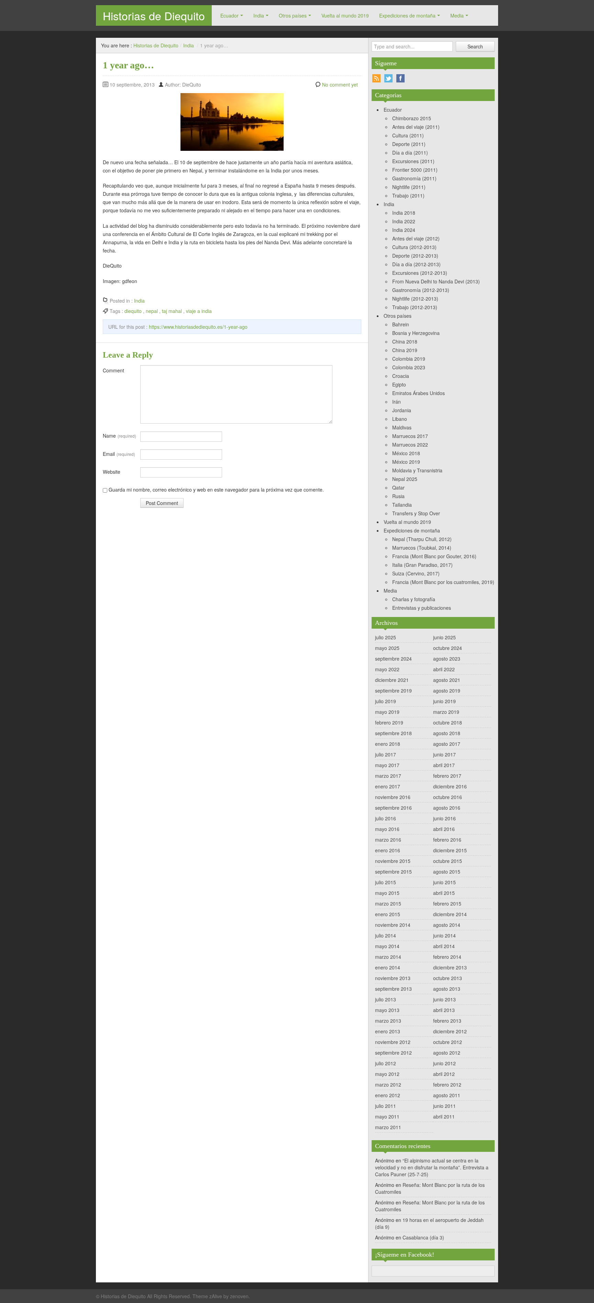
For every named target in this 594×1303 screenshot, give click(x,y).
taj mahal (172, 310)
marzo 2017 (388, 775)
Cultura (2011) (408, 135)
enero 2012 (387, 1095)
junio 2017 (444, 754)
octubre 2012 (447, 1041)
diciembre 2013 (450, 967)
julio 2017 (385, 754)
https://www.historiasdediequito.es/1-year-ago (198, 326)
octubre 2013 (447, 978)
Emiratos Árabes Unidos (418, 393)
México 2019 (406, 461)
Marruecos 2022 (410, 444)
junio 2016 (444, 818)
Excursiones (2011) (413, 161)
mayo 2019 (387, 711)
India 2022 (403, 221)
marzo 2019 (446, 711)
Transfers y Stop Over (416, 513)
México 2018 (406, 453)
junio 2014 (444, 935)
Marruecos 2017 (410, 436)
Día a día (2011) (410, 152)
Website (111, 471)
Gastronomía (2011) (414, 178)
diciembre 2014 (450, 914)
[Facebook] (400, 78)
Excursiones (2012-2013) (419, 272)
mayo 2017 (387, 765)
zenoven (239, 1296)
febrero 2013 (447, 1020)
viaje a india (199, 310)
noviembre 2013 (392, 978)
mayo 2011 (387, 1116)
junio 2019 (444, 701)
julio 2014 (385, 935)
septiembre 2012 (393, 1052)
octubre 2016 (447, 797)
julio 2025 (385, 637)
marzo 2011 (388, 1127)
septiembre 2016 (393, 807)
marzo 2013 (388, 1020)
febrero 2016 (447, 839)
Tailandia (402, 504)
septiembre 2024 (393, 658)
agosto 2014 (446, 924)
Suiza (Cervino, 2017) (416, 573)
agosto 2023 (446, 658)
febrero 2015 (447, 903)
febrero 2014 (447, 956)
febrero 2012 (447, 1084)
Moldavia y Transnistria (417, 470)
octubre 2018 (447, 722)
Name (119, 435)
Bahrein (400, 324)
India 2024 (403, 229)
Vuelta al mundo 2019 (345, 15)
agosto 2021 (446, 679)
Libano (399, 418)
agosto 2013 (446, 988)
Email (119, 453)
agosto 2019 (446, 690)
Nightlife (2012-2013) (415, 298)
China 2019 (404, 350)
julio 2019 (385, 701)
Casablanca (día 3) (423, 1237)
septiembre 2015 (393, 871)
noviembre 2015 (392, 860)
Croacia (400, 375)
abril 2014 (444, 946)
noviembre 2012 (392, 1041)
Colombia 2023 (408, 367)
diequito (133, 310)
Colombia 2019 (408, 358)
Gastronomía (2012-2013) (420, 290)
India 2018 (403, 212)
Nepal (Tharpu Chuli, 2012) (422, 539)
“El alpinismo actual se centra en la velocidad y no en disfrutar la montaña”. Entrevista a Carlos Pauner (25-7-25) (431, 1167)
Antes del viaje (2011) (416, 126)
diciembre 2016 (450, 786)
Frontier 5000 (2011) (415, 169)
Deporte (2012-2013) (415, 255)
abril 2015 (444, 892)
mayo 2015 (387, 892)
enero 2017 (387, 786)
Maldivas (401, 427)
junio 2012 (444, 1063)
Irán (396, 401)
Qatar (398, 487)
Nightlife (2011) (409, 186)
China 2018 (404, 341)
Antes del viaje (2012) (416, 238)
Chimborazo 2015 (411, 118)
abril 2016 (444, 828)
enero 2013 (387, 1031)
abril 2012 (444, 1073)
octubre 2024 (447, 647)
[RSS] (376, 78)
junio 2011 (444, 1105)
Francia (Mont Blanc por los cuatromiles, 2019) (443, 582)
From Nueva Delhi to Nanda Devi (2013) (436, 281)
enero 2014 (387, 967)
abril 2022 (444, 669)
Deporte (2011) (409, 144)
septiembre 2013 (393, 988)
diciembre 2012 (450, 1031)
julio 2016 (385, 818)
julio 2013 (385, 999)
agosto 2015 (446, 871)
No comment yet (340, 84)
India (258, 15)
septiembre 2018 (393, 733)
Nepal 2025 (404, 478)
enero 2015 (387, 914)
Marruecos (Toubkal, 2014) (421, 547)
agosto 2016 (446, 807)
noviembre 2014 (392, 924)
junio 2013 (444, 999)
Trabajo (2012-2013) (414, 307)
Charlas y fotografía (413, 599)
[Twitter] (388, 78)
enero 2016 (387, 850)
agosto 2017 (446, 743)
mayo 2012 (387, 1073)
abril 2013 (444, 1010)
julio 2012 (385, 1063)
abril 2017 (444, 765)
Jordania (401, 410)
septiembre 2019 (393, 690)
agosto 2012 (446, 1052)
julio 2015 (385, 882)
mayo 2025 (387, 647)
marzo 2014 (388, 956)
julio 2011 (385, 1105)
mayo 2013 (387, 1010)
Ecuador (229, 15)
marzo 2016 (388, 839)
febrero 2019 (389, 722)
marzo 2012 (388, 1084)
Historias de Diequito (154, 15)
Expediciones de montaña (407, 15)
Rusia (398, 496)
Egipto (399, 384)
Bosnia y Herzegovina (416, 332)
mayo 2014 (387, 946)
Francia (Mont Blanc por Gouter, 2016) (434, 556)
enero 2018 (387, 743)
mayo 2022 (387, 669)
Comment (113, 370)
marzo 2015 (388, 903)
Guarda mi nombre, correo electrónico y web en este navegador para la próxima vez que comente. (216, 489)
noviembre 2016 (392, 797)
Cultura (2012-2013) (414, 247)
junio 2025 (444, 637)
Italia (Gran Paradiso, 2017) (422, 564)
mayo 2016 (387, 828)
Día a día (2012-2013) (416, 264)
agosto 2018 (446, 733)
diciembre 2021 (392, 679)
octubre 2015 (447, 860)
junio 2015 (444, 882)
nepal (152, 310)
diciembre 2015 (450, 850)
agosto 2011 (446, 1095)
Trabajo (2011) (408, 195)
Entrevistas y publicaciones (421, 607)
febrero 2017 (447, 775)
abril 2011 (444, 1116)
